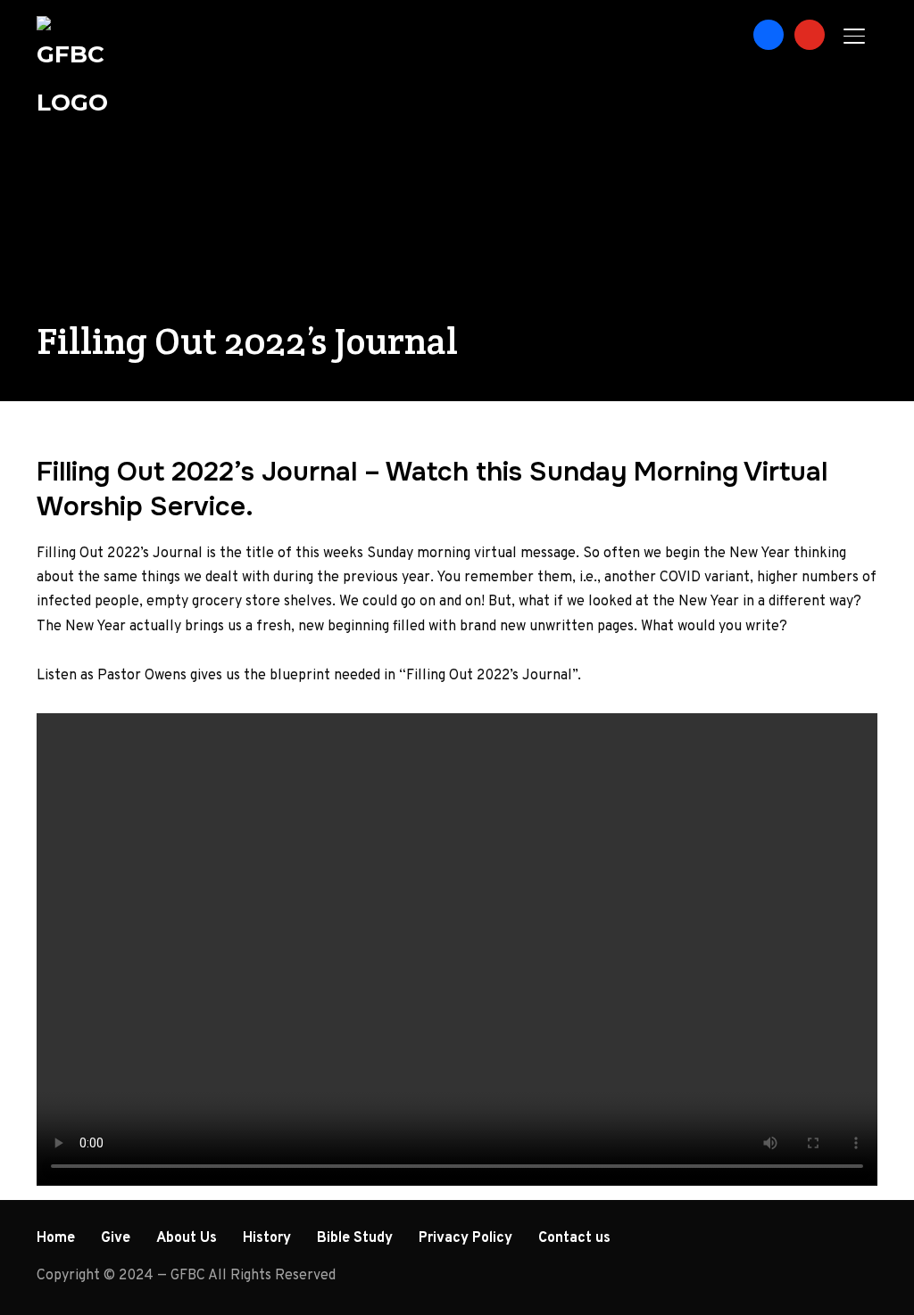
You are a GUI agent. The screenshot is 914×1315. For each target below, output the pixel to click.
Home (56, 1238)
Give (115, 1238)
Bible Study (355, 1238)
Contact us (574, 1238)
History (267, 1238)
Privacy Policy (465, 1238)
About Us (186, 1238)
